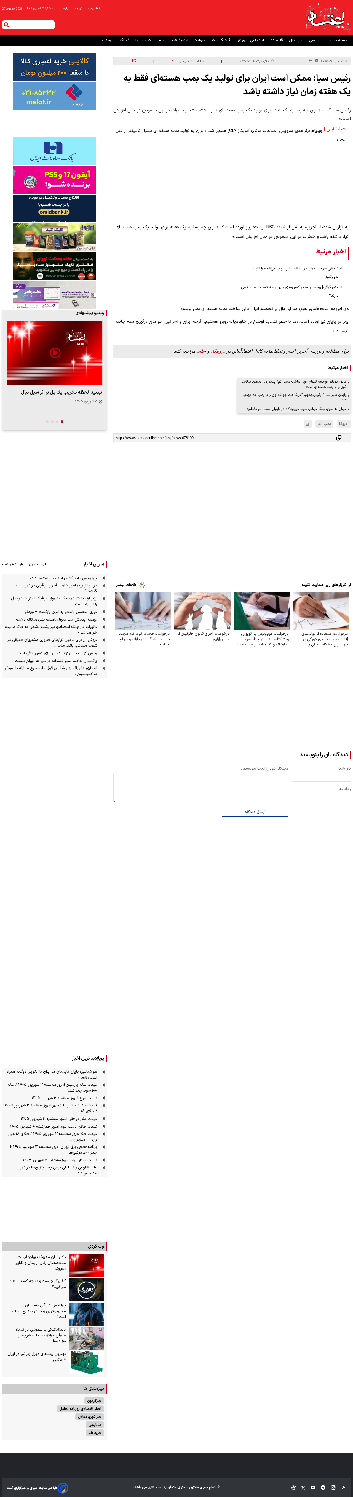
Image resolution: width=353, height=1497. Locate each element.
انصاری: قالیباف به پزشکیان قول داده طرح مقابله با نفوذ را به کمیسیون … (50, 671)
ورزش (241, 40)
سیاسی (315, 40)
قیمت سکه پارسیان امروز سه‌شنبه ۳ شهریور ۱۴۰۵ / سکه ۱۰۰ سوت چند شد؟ (52, 1087)
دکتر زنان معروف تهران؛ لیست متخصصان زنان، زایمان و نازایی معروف (40, 1263)
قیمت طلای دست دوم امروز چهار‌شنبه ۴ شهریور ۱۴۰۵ (53, 1127)
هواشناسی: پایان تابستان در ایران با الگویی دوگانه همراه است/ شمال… (52, 1074)
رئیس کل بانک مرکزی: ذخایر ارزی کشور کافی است (57, 653)
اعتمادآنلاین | (336, 129)
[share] (134, 61)
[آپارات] (291, 1488)
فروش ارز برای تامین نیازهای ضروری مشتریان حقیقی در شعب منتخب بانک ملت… (52, 643)
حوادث (200, 40)
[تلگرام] (320, 1488)
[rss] (341, 1488)
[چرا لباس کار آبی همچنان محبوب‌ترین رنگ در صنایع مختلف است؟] (86, 1314)
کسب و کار (143, 40)
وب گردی (96, 1246)
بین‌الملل (297, 40)
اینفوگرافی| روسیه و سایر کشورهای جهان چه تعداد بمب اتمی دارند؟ (290, 291)
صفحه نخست (337, 40)
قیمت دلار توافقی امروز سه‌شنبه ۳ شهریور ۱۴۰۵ (59, 1119)
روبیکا (218, 351)
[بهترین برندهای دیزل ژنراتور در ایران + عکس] (86, 1362)
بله (201, 351)
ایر (308, 424)
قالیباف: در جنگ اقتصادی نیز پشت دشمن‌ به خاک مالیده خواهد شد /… (51, 630)
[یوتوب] (310, 1488)
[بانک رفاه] (54, 295)
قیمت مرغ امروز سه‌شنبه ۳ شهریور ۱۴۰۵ (64, 1098)
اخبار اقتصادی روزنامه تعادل (80, 1408)
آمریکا (344, 424)
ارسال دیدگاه (255, 812)
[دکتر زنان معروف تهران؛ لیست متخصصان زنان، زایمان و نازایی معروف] (86, 1265)
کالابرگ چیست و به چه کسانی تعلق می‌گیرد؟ (37, 1284)
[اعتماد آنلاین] (327, 17)
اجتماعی (257, 40)
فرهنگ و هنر (220, 40)
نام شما (344, 769)
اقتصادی (277, 40)
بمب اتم (324, 424)
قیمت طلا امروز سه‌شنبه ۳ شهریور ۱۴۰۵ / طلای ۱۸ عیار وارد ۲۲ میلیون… (52, 1137)
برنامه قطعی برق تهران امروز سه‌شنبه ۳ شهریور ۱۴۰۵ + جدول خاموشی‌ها (53, 1150)
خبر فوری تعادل (89, 1416)
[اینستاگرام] (330, 1488)
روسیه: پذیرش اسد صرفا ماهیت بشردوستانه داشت (56, 620)
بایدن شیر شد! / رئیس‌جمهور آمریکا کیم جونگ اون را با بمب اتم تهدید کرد (294, 397)
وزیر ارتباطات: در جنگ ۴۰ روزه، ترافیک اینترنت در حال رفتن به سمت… (54, 601)
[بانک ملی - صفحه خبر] (54, 67)
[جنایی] (54, 266)
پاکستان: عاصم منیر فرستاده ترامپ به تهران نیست (56, 661)
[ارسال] (315, 61)
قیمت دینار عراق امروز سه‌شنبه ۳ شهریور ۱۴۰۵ (60, 1160)
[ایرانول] (54, 237)
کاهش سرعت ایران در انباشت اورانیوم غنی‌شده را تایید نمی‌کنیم (295, 273)
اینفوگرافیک (179, 40)
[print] (310, 61)
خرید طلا (95, 1432)
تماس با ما (92, 8)
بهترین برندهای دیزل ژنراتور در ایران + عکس (36, 1357)
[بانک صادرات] (54, 151)
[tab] (62, 421)
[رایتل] (54, 180)
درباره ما (77, 8)
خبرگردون (94, 1400)
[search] (6, 24)
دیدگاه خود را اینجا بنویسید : (264, 769)
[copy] (339, 437)
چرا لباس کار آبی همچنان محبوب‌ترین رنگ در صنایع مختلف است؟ (38, 1311)
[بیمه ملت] (54, 96)
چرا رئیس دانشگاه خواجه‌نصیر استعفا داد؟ (63, 578)
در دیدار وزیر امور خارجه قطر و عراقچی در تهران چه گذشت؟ (56, 588)
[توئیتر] (300, 1488)
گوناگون (123, 40)
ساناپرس (95, 1424)
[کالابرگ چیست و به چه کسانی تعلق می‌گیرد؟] (86, 1289)
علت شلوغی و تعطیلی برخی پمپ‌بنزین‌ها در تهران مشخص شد (57, 1170)
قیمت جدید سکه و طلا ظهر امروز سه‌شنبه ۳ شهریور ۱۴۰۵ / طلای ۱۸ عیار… (51, 1108)
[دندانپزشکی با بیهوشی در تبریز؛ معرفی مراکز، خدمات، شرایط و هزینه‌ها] (86, 1338)
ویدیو (107, 40)
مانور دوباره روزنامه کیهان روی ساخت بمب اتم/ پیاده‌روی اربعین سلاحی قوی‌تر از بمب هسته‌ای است (293, 384)
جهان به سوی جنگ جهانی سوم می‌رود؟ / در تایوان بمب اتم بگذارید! (296, 409)
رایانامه (345, 789)
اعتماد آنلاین (154, 1487)
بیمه (161, 40)
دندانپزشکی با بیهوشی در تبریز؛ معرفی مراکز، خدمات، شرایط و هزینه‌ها (41, 1335)
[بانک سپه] (54, 208)
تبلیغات (65, 8)
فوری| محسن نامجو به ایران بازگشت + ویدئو (61, 612)
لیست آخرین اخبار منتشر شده (24, 564)
